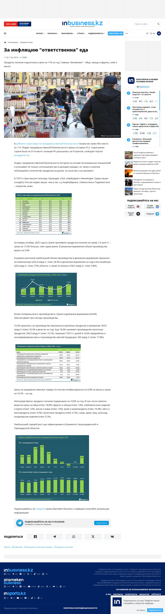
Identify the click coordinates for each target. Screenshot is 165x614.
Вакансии (144, 594)
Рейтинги (156, 594)
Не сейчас (141, 610)
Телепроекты (131, 594)
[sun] (147, 33)
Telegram (40, 508)
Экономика (67, 33)
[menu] (5, 33)
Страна (80, 33)
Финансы (52, 33)
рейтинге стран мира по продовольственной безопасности (47, 143)
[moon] (154, 33)
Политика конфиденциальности (80, 608)
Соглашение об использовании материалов (138, 589)
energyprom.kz (21, 155)
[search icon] (158, 24)
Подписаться (155, 610)
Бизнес (39, 33)
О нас (108, 594)
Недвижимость (96, 33)
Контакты (118, 594)
